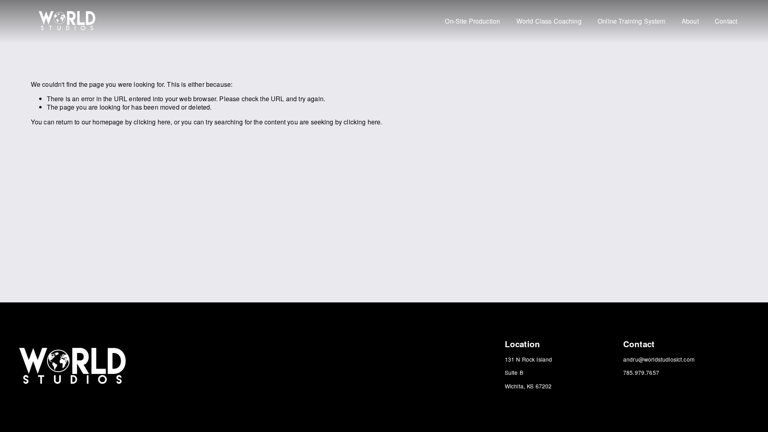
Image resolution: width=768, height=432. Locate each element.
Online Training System (632, 21)
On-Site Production (472, 21)
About (690, 21)
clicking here (152, 121)
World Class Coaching (549, 21)
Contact (726, 21)
